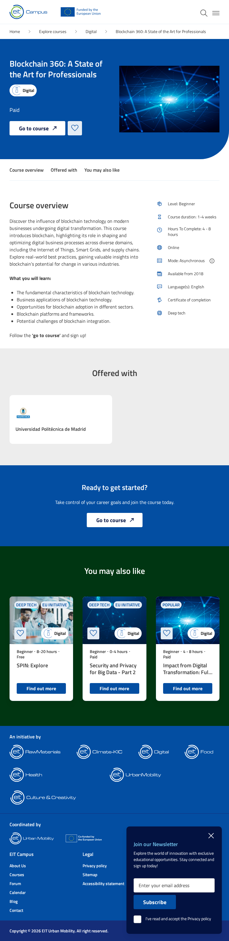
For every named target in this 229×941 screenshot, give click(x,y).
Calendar (18, 892)
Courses (17, 874)
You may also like (102, 169)
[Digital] (23, 90)
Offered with (64, 169)
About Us (18, 865)
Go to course (34, 128)
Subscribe (154, 902)
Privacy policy (95, 865)
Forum (15, 883)
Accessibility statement (103, 883)
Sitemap (90, 874)
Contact (16, 910)
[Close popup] (211, 835)
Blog (14, 901)
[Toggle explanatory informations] (212, 261)
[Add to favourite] (75, 128)
